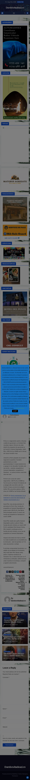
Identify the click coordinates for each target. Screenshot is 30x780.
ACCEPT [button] (15, 411)
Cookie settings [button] (20, 408)
